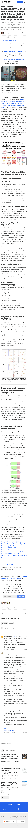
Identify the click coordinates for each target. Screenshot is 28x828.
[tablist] (7, 623)
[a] (14, 74)
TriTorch (6, 653)
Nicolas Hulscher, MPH (10, 32)
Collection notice (14, 817)
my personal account (15, 578)
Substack (7, 825)
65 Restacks (18, 603)
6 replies (8, 736)
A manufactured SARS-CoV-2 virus (13, 51)
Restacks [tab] (11, 623)
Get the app (21, 821)
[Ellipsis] (26, 636)
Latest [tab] (6, 750)
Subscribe (19, 2)
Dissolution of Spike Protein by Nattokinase (10, 769)
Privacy (20, 816)
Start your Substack (10, 821)
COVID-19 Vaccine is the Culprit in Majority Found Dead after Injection (10, 783)
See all (4, 797)
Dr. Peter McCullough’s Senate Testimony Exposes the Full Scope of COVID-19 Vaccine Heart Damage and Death (10, 760)
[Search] (25, 750)
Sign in (25, 2)
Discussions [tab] (12, 750)
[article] (14, 760)
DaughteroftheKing (9, 636)
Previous (6, 613)
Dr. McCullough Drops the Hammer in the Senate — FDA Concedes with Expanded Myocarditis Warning (10, 756)
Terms (24, 816)
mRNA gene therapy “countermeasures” (15, 60)
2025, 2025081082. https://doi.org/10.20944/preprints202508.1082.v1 (14, 556)
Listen (24, 33)
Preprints (6, 554)
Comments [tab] (4, 623)
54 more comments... (6, 743)
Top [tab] (3, 750)
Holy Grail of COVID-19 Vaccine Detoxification (9, 772)
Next (23, 613)
